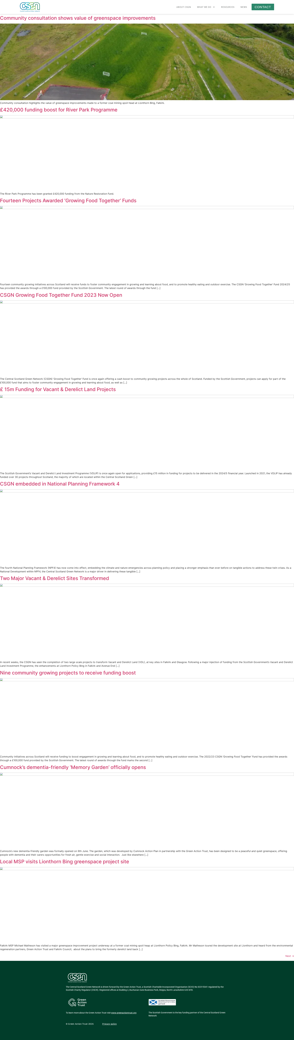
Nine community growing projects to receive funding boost (68, 673)
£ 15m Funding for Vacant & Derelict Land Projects (58, 389)
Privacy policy (109, 1024)
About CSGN (183, 7)
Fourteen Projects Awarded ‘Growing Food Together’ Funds (68, 200)
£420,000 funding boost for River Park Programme (58, 110)
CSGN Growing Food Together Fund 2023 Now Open (61, 295)
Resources (227, 7)
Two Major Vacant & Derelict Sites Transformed (54, 578)
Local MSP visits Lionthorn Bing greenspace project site (64, 862)
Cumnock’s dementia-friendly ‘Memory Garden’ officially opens (73, 767)
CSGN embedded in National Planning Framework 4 (60, 484)
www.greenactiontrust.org (123, 1013)
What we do (204, 7)
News (244, 7)
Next (289, 955)
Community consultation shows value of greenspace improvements (78, 18)
